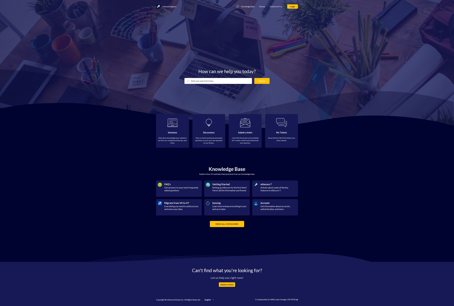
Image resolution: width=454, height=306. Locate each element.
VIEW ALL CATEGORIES (227, 224)
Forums (262, 6)
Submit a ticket (276, 6)
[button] (237, 6)
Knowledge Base (248, 6)
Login (292, 6)
